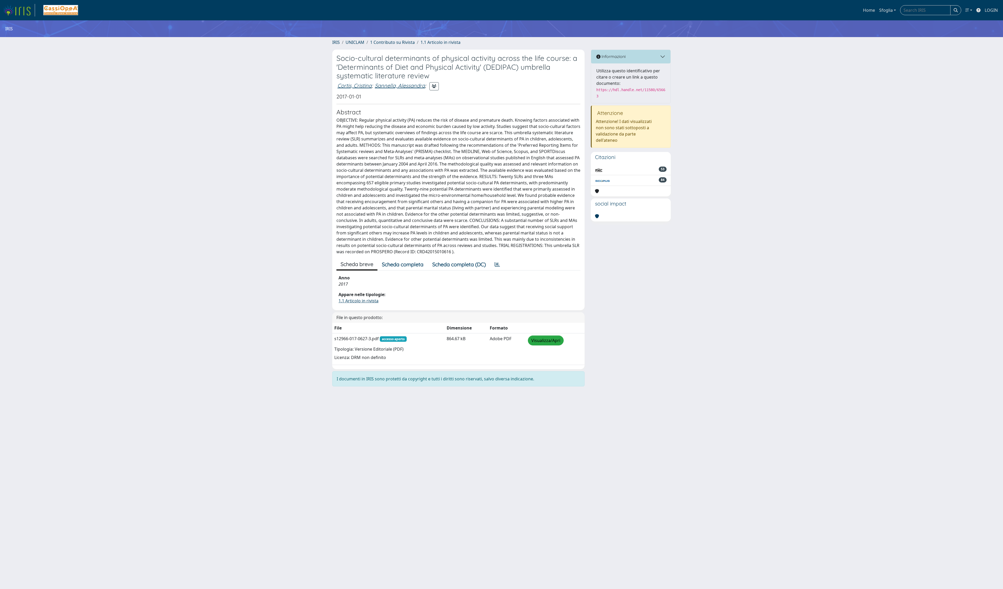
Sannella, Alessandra (400, 85)
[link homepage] (19, 10)
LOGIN (991, 10)
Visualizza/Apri (545, 340)
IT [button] (967, 10)
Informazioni (613, 56)
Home (869, 10)
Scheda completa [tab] (402, 264)
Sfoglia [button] (886, 10)
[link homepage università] (60, 10)
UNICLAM (355, 42)
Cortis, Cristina (354, 85)
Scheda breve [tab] (357, 264)
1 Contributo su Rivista (392, 42)
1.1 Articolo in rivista (440, 42)
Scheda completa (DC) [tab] (459, 264)
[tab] (497, 264)
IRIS (336, 42)
